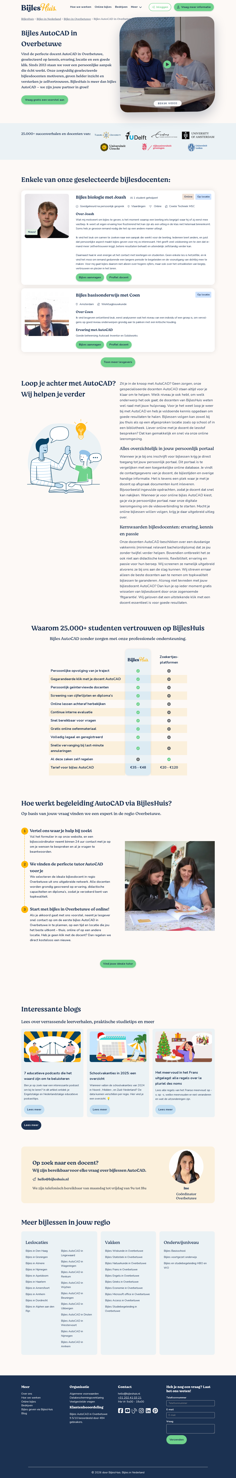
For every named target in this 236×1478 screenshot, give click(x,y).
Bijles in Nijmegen (36, 1269)
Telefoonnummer (176, 1397)
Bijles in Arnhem (35, 1294)
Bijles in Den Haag (37, 1251)
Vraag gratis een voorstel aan (44, 100)
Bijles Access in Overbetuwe (122, 1300)
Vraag (169, 1421)
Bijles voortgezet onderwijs (180, 1257)
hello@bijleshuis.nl (53, 1179)
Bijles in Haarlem (36, 1282)
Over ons (26, 1394)
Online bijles (103, 7)
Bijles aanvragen (90, 277)
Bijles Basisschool (175, 1251)
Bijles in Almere (35, 1263)
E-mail (170, 1409)
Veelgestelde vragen (82, 1402)
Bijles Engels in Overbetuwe (122, 1276)
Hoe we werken (80, 7)
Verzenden (176, 1440)
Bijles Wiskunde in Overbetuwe (124, 1251)
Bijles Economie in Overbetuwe (124, 1288)
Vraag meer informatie (196, 7)
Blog (24, 1413)
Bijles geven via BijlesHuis (37, 1409)
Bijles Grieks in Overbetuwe (122, 1282)
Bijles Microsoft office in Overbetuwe (127, 1294)
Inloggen (162, 7)
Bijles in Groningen (37, 1257)
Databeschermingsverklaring (87, 1398)
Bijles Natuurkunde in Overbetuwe (125, 1263)
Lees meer (31, 1125)
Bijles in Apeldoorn (37, 1276)
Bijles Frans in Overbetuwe (121, 1269)
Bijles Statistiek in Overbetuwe (124, 1257)
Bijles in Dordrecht (37, 1300)
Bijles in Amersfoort (38, 1288)
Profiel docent (119, 277)
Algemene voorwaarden (84, 1394)
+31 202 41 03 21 (129, 1398)
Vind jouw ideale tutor (118, 964)
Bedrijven (121, 7)
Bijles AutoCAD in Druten (76, 1314)
